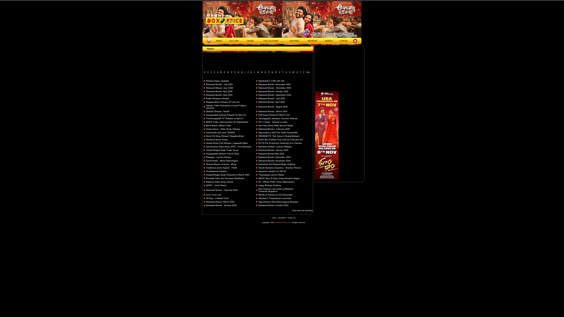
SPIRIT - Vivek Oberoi (216, 185)
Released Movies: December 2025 (274, 84)
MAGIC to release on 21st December (275, 195)
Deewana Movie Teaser (217, 139)
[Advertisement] (257, 62)
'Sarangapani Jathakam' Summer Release (278, 118)
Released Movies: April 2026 (219, 91)
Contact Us (291, 218)
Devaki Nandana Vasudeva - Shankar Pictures (279, 168)
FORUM (343, 41)
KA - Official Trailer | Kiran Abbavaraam (276, 182)
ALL (308, 72)
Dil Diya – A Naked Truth (217, 198)
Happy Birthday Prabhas (269, 185)
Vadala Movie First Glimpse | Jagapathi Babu (227, 143)
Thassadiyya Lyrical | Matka (271, 175)
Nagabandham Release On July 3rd (222, 102)
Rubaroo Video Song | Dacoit (219, 182)
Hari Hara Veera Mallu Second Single (275, 125)
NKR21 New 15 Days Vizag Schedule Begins (279, 178)
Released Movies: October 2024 (273, 205)
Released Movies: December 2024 (274, 157)
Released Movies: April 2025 (271, 102)
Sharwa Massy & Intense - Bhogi (221, 164)
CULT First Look (213, 195)
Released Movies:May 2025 (271, 153)
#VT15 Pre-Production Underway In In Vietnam (280, 143)
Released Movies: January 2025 (273, 150)
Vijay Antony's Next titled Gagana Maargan (278, 202)
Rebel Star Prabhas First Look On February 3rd (280, 139)
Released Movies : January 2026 (221, 205)
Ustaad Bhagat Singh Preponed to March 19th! (228, 175)
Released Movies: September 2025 (274, 95)
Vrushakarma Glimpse (216, 171)
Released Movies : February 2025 (274, 129)
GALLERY (234, 41)
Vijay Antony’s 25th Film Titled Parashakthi (278, 132)
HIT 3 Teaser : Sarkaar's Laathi (272, 122)
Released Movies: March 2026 (220, 202)
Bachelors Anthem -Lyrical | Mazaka (275, 146)
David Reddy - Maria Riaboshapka (222, 161)
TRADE (250, 41)
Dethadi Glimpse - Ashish (217, 111)
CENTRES (294, 41)
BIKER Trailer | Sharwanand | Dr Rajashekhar (227, 122)
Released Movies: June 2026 (219, 88)
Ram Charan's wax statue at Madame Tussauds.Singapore (275, 190)
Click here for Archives (302, 210)
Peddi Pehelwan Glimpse (217, 98)
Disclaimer (282, 218)
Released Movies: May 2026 (219, 95)
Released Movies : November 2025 (274, 88)
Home (274, 218)
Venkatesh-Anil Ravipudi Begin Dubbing (276, 164)
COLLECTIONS (270, 41)
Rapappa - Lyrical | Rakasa (218, 157)
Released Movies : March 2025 (272, 111)
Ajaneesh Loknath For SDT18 (272, 171)
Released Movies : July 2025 (271, 98)
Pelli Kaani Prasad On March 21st (274, 115)
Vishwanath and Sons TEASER (220, 132)
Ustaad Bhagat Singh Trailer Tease (222, 150)
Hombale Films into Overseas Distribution (225, 178)
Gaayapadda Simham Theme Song (222, 153)
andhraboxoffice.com (282, 222)
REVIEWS (312, 41)
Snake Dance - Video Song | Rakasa (223, 129)
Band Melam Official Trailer (218, 125)
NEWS (219, 41)
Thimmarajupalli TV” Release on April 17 (225, 118)
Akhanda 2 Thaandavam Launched (274, 198)
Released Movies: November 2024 (274, 161)
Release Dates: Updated (217, 81)
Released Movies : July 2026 (219, 84)
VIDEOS (328, 41)
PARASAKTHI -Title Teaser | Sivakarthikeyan (278, 136)
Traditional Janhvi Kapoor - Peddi (221, 168)
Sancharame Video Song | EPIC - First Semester (228, 146)
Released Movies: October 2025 (273, 91)
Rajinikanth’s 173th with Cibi (271, 81)
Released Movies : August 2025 (273, 107)
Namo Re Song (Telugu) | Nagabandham (225, 136)
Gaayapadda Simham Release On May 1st (226, 115)
